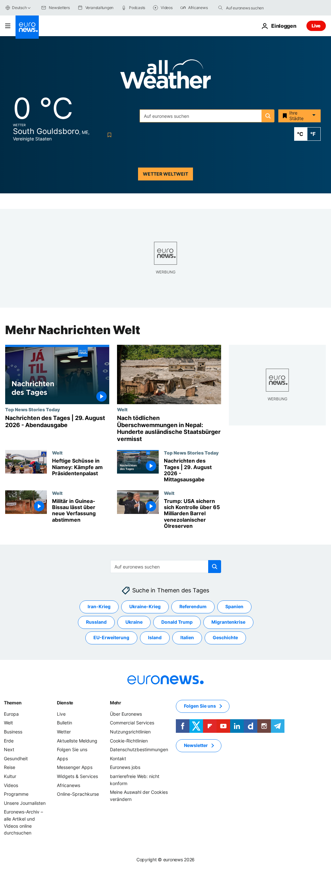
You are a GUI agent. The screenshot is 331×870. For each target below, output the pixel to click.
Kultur (10, 776)
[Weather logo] (165, 76)
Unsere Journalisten (25, 802)
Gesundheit (16, 758)
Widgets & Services (77, 776)
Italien (187, 637)
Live (316, 25)
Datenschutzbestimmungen (139, 749)
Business (13, 731)
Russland (96, 622)
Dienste (65, 702)
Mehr (115, 702)
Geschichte (225, 637)
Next (9, 749)
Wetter (64, 731)
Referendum (193, 606)
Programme (16, 794)
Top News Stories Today (32, 409)
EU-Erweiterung (111, 637)
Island (155, 637)
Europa (11, 713)
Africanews (68, 785)
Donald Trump (177, 622)
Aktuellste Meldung (77, 740)
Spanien (234, 606)
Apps (62, 758)
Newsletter (196, 745)
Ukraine (134, 622)
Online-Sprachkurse (78, 794)
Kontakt (118, 758)
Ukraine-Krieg (145, 606)
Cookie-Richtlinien (129, 740)
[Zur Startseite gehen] (27, 27)
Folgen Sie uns (72, 749)
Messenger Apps (74, 767)
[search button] (220, 8)
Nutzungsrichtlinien (130, 731)
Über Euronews (126, 713)
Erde (9, 740)
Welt (122, 409)
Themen (12, 702)
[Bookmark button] (108, 135)
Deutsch (19, 7)
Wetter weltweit (165, 174)
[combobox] (253, 8)
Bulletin (64, 722)
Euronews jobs (125, 767)
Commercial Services (132, 722)
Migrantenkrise (228, 622)
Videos (11, 785)
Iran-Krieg (99, 606)
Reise (9, 767)
